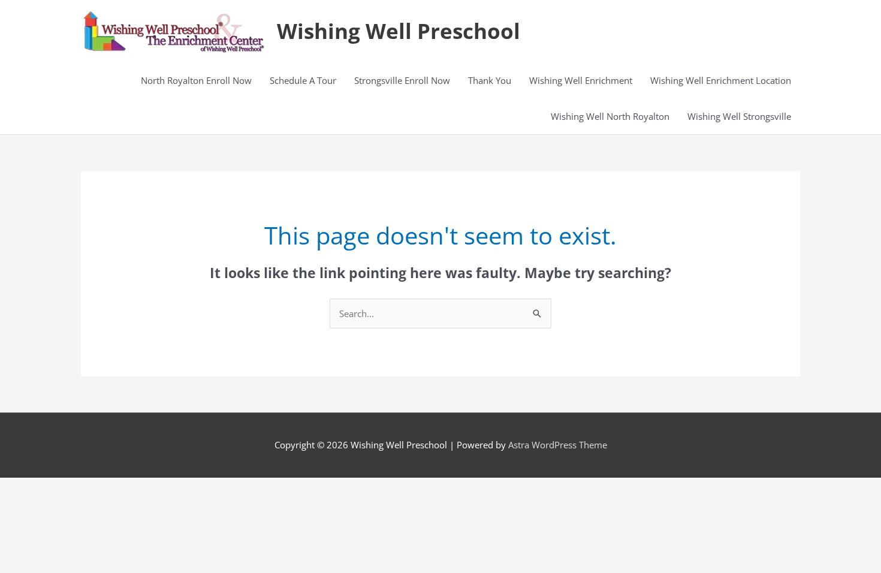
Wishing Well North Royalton (610, 116)
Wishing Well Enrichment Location (720, 80)
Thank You (489, 80)
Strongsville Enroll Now (402, 80)
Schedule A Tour (303, 80)
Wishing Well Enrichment (580, 80)
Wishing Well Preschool (398, 31)
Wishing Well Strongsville (739, 116)
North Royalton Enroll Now (196, 80)
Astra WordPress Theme (557, 445)
